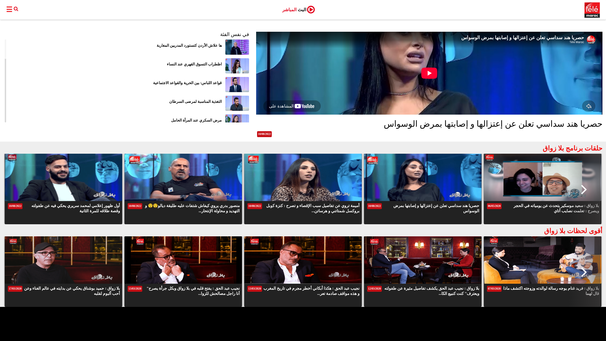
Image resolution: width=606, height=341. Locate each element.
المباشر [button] (294, 9)
